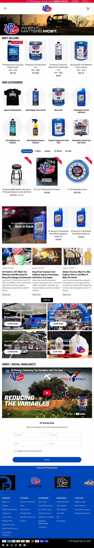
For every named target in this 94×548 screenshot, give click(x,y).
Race (22, 506)
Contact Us (6, 513)
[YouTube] (25, 545)
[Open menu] (5, 8)
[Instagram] (16, 545)
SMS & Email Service (10, 528)
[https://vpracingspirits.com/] (47, 482)
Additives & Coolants (46, 517)
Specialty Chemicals (27, 517)
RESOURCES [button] (61, 498)
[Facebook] (3, 545)
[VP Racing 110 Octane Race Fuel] (36, 51)
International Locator (82, 513)
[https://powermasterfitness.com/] (74, 483)
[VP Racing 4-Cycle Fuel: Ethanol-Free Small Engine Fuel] (58, 51)
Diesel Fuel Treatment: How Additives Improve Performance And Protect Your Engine (45, 275)
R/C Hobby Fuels (44, 509)
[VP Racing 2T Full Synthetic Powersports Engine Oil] (81, 217)
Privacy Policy (7, 517)
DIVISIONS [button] (24, 498)
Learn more (13, 324)
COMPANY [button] (6, 498)
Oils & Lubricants (44, 513)
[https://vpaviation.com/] (19, 482)
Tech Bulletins (62, 509)
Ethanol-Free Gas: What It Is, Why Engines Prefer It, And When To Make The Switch (76, 275)
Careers (5, 506)
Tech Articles (61, 506)
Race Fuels (42, 502)
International (24, 509)
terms (29, 451)
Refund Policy (7, 521)
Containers (42, 527)
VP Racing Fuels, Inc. (78, 541)
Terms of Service (8, 525)
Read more (6, 294)
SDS (58, 517)
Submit (47, 460)
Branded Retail (25, 513)
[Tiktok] (12, 545)
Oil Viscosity (61, 521)
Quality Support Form (10, 509)
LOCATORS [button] (79, 498)
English (85, 1)
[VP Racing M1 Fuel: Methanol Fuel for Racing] (81, 51)
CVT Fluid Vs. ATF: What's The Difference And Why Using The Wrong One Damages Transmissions (16, 275)
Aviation (23, 521)
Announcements (63, 502)
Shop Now (57, 352)
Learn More (58, 324)
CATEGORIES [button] (43, 498)
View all (47, 300)
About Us (5, 502)
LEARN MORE (13, 352)
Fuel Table (60, 513)
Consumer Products (27, 502)
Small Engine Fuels (45, 506)
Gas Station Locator (82, 509)
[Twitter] (7, 545)
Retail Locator (80, 506)
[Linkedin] (20, 545)
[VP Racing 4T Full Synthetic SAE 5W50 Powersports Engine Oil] (58, 217)
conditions (37, 451)
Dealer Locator (80, 502)
